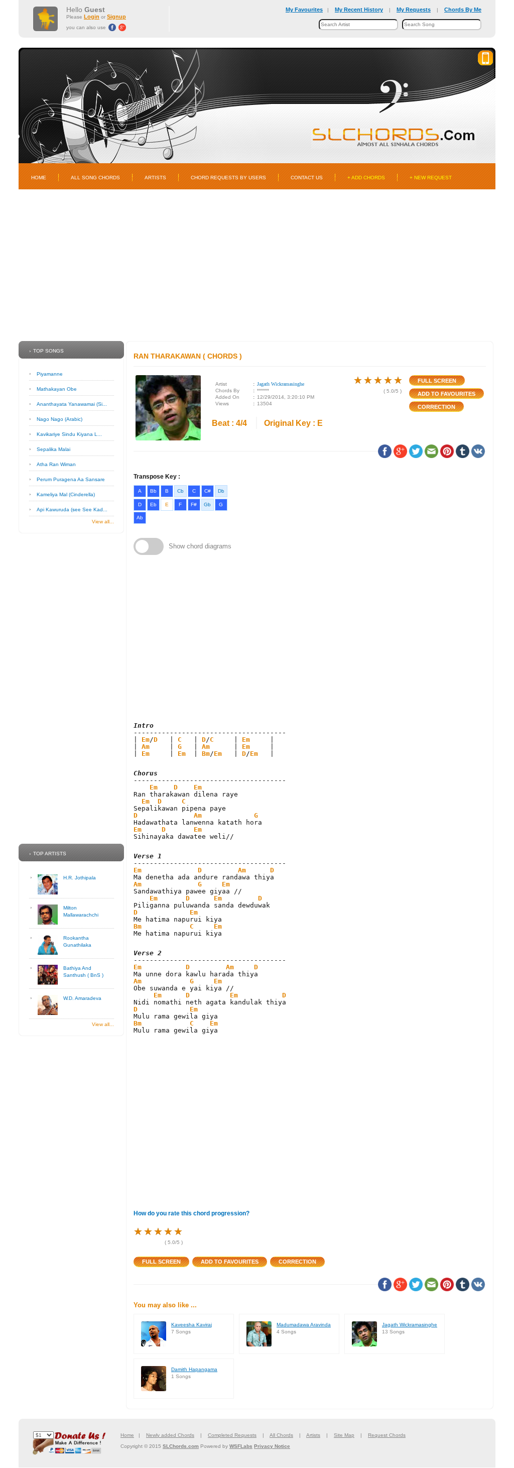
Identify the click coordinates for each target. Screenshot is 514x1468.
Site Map (344, 1435)
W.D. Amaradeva (82, 998)
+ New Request (431, 177)
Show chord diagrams (200, 546)
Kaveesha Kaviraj (191, 1324)
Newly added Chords (170, 1435)
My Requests (414, 10)
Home (38, 177)
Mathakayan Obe (57, 389)
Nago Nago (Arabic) (59, 419)
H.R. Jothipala (79, 877)
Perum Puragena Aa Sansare (71, 479)
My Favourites (304, 10)
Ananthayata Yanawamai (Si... (72, 404)
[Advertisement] (257, 265)
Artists (155, 177)
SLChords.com (181, 1446)
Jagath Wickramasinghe (280, 384)
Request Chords (387, 1435)
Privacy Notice (272, 1446)
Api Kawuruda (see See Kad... (72, 509)
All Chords (281, 1435)
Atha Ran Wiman (56, 464)
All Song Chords (95, 177)
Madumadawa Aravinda (304, 1324)
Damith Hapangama (194, 1369)
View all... (103, 521)
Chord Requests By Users (228, 177)
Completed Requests (232, 1435)
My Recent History (359, 10)
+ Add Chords (366, 177)
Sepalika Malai (53, 449)
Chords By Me (462, 10)
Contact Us (307, 177)
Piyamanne (50, 374)
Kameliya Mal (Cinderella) (66, 494)
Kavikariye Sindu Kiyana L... (69, 434)
